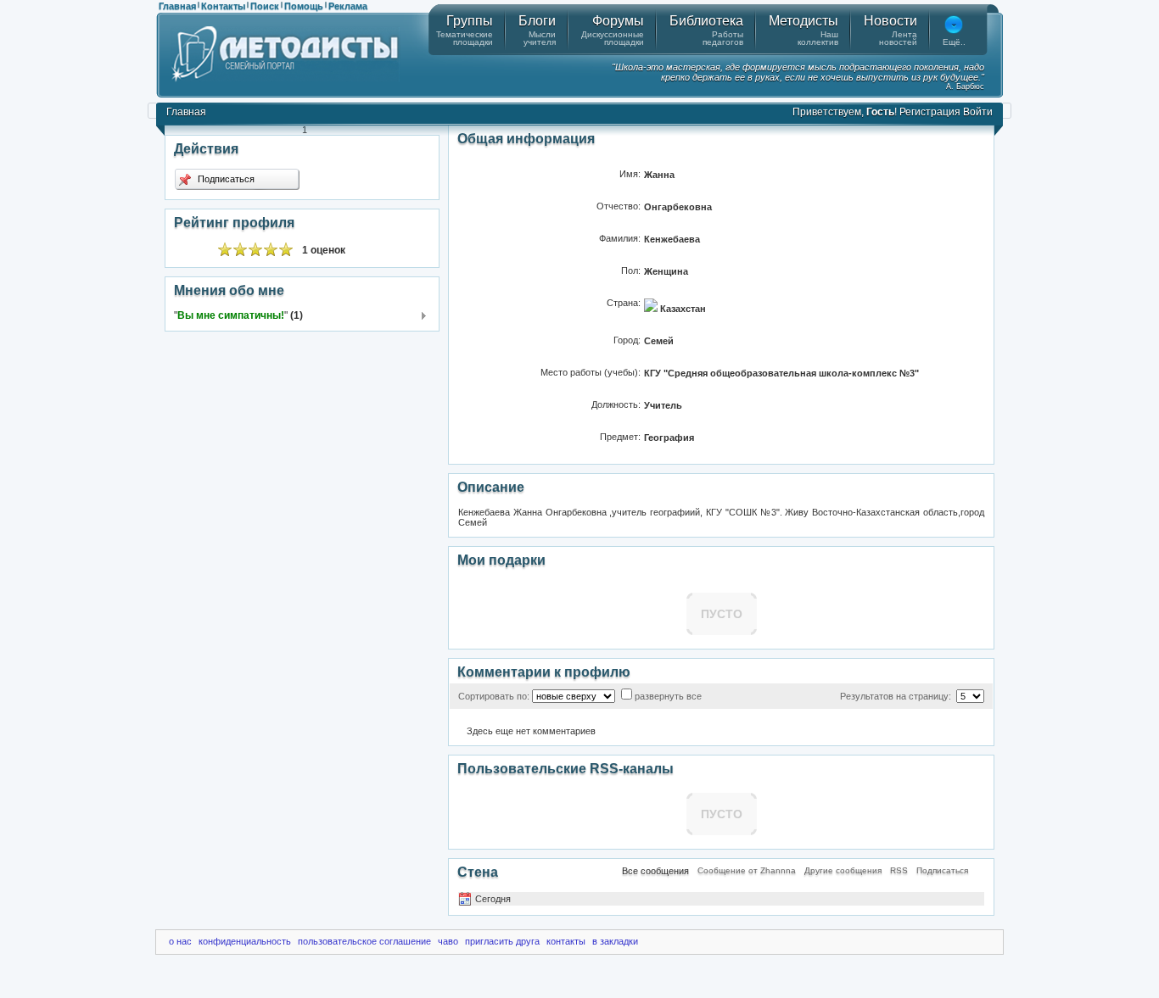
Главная (177, 6)
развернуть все (668, 696)
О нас (180, 941)
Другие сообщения (843, 870)
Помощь (303, 6)
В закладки (615, 941)
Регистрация (929, 112)
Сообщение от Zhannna (746, 870)
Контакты (223, 6)
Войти (978, 112)
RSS (899, 870)
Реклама (347, 6)
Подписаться (225, 179)
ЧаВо (448, 941)
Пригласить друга (502, 941)
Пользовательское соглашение (364, 941)
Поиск (264, 6)
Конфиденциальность (245, 941)
